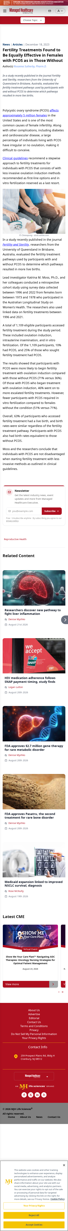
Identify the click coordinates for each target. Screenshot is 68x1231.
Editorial (34, 1018)
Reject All (34, 1215)
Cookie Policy (58, 1199)
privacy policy (12, 520)
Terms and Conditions (34, 1026)
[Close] (64, 1165)
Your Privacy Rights (34, 1038)
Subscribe (49, 511)
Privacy (34, 1030)
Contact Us (34, 1022)
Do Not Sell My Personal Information (34, 1034)
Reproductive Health (15, 539)
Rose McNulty (16, 891)
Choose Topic (30, 20)
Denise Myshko (16, 619)
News (39, 1117)
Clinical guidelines (15, 158)
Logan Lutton (15, 687)
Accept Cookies (34, 1224)
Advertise (34, 1014)
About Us (34, 1010)
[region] (34, 1196)
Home (11, 1117)
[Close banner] (63, 4)
